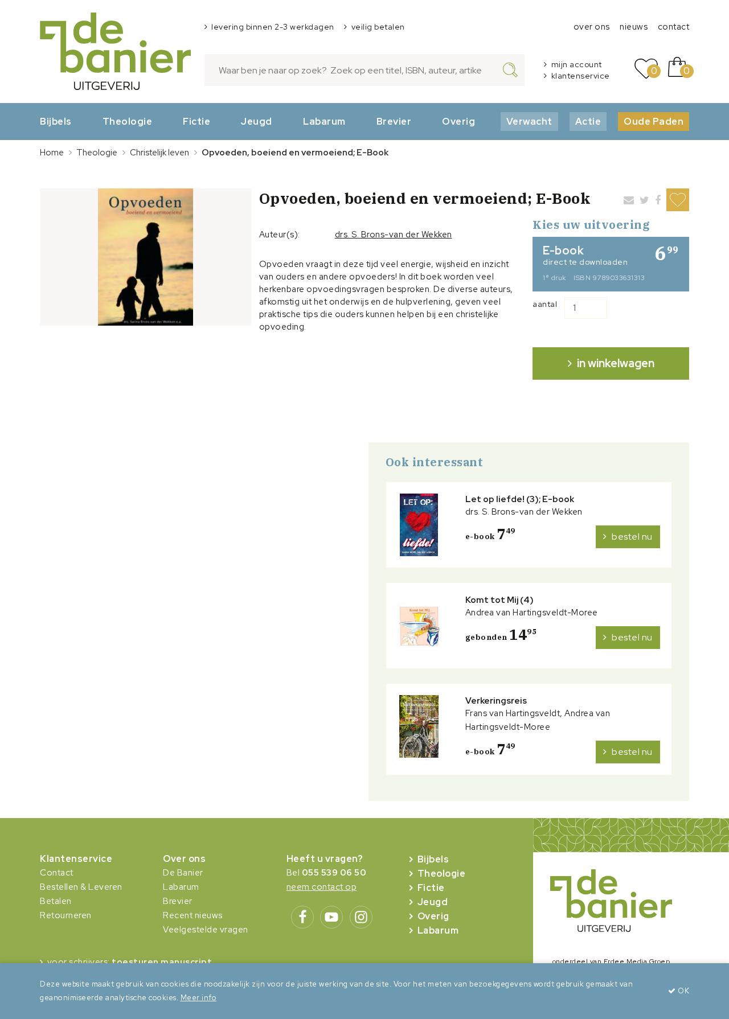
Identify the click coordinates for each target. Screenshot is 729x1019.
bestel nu (632, 537)
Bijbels (56, 121)
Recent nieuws (193, 915)
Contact (56, 872)
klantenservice (580, 76)
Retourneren (66, 915)
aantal (545, 304)
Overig (458, 121)
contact (674, 26)
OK (682, 991)
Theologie (128, 121)
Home (52, 152)
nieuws (634, 26)
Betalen (56, 901)
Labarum (324, 121)
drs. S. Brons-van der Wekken (393, 234)
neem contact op (321, 887)
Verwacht (529, 121)
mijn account (576, 64)
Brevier (394, 121)
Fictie (196, 121)
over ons (592, 26)
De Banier (183, 872)
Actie (588, 121)
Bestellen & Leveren (81, 887)
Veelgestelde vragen (205, 929)
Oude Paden (653, 121)
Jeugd (256, 121)
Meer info (199, 997)
